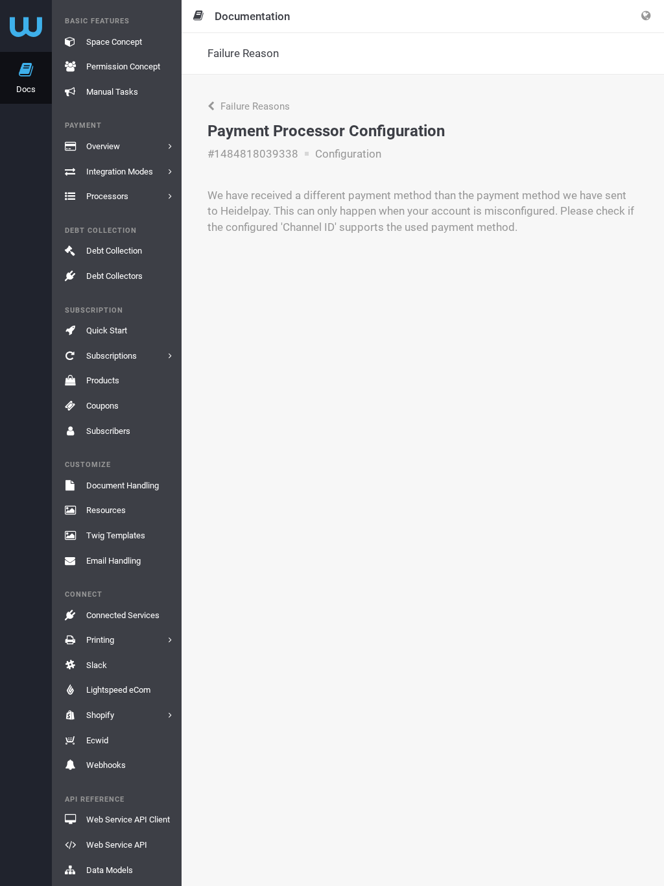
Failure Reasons (254, 106)
